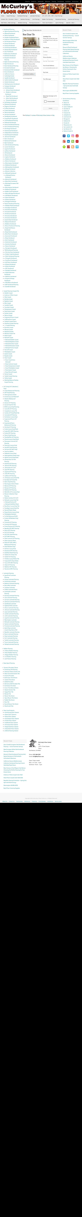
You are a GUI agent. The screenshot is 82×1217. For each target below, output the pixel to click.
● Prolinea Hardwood (10, 213)
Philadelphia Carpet (9, 352)
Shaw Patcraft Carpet (11, 372)
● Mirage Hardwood (9, 169)
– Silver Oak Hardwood (11, 98)
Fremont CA (67, 113)
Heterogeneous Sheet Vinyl (11, 455)
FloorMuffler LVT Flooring (11, 437)
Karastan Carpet (8, 327)
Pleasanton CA (68, 125)
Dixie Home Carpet (9, 311)
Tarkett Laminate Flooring (11, 640)
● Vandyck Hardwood (10, 270)
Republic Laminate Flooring (11, 632)
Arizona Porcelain (9, 675)
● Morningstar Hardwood (11, 187)
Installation (68, 1)
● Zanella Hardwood (9, 286)
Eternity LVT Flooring (10, 427)
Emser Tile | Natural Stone (11, 688)
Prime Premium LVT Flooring (12, 526)
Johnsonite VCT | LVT (10, 467)
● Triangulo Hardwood (10, 258)
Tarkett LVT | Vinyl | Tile (10, 555)
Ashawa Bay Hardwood (10, 49)
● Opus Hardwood (9, 197)
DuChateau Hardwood (10, 102)
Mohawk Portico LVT (10, 502)
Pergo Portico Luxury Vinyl (11, 512)
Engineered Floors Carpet (11, 317)
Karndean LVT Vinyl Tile (10, 480)
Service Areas (75, 1)
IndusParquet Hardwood (11, 135)
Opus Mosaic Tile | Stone (11, 698)
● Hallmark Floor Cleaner (11, 722)
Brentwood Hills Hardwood (11, 70)
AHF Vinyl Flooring (9, 392)
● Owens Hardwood (9, 199)
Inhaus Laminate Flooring (11, 608)
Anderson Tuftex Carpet (10, 295)
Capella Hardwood (9, 78)
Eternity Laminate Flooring (11, 595)
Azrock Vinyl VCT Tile (10, 405)
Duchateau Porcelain (10, 686)
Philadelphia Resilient (10, 514)
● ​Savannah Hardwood (10, 236)
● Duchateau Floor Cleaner (11, 718)
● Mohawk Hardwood (10, 173)
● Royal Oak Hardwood (10, 232)
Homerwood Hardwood (10, 130)
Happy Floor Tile (8, 692)
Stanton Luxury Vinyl (10, 548)
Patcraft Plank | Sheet (10, 510)
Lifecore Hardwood (9, 155)
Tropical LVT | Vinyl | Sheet (11, 561)
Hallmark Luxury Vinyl (10, 453)
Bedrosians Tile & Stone (10, 677)
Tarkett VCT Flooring (10, 557)
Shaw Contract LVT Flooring (11, 538)
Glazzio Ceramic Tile (9, 690)
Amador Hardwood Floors (11, 37)
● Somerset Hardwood (10, 242)
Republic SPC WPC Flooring (11, 528)
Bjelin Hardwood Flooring (11, 62)
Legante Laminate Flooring (11, 618)
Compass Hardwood (9, 86)
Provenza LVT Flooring (10, 522)
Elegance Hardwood (9, 106)
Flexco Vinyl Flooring (10, 435)
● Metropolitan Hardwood (11, 167)
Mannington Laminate (10, 620)
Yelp (53, 115)
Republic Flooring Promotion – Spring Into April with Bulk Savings (71, 86)
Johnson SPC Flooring (10, 465)
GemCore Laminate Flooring (12, 601)
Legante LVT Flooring (10, 472)
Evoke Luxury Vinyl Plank (11, 429)
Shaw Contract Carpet (11, 364)
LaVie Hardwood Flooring (11, 145)
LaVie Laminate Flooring (11, 616)
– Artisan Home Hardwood (12, 90)
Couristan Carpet (9, 307)
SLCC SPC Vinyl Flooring (10, 534)
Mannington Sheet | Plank (11, 484)
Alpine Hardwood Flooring (11, 31)
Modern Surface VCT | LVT (11, 498)
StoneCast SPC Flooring (10, 550)
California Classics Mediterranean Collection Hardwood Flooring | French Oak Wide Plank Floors (14, 763)
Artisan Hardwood (9, 43)
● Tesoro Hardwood (9, 246)
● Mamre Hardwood (9, 161)
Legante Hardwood (9, 149)
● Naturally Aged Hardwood (12, 193)
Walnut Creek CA (68, 131)
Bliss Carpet (7, 303)
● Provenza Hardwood (10, 218)
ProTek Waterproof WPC (11, 516)
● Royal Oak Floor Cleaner (11, 726)
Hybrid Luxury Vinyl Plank (11, 457)
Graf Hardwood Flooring (11, 120)
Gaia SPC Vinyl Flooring (10, 447)
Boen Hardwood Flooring (11, 66)
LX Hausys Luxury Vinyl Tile (11, 478)
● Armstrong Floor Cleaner (11, 712)
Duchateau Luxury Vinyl (10, 417)
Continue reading (28, 74)
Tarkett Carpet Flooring (10, 376)
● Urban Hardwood (9, 266)
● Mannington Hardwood (11, 163)
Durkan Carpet (8, 313)
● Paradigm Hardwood (10, 207)
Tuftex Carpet (8, 378)
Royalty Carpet (8, 356)
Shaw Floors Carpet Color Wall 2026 (13, 777)
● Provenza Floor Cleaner (11, 724)
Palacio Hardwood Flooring (11, 203)
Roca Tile (6, 702)
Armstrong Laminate (10, 581)
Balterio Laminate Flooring (11, 583)
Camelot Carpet (8, 305)
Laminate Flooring (9, 573)
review (34, 115)
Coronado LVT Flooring (10, 415)
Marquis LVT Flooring (10, 488)
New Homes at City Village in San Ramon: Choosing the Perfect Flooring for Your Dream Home (15, 770)
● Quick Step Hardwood (10, 220)
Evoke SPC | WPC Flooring (11, 431)
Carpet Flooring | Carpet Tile (11, 291)
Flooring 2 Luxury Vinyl (10, 445)
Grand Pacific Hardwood (11, 118)
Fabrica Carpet (8, 315)
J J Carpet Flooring (9, 325)
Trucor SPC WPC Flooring (11, 563)
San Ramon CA (67, 129)
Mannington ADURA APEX (70, 90)
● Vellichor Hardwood (10, 276)
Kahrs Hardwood (9, 139)
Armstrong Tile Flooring (10, 669)
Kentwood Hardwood (10, 141)
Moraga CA (67, 119)
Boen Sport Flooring (9, 663)
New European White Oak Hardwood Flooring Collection (70, 42)
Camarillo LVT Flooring (10, 409)
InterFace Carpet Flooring (11, 323)
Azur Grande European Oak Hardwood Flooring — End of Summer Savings (71, 35)
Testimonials (41, 1)
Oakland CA (67, 121)
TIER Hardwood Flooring (11, 250)
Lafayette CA (67, 115)
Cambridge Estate (9, 76)
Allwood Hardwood (9, 33)
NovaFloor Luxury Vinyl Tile (11, 506)
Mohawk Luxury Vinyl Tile (11, 500)
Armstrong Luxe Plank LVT (11, 397)
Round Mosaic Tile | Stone (11, 704)
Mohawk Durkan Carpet (11, 344)
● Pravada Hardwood (10, 211)
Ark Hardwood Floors (10, 41)
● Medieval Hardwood (10, 165)
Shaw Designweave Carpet (12, 366)
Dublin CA (66, 111)
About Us (27, 1)
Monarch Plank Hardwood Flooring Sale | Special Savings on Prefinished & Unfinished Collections (15, 756)
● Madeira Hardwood (10, 159)
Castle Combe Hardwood (11, 80)
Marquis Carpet (8, 329)
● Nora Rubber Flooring (10, 652)
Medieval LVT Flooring (10, 490)
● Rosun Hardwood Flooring (12, 226)
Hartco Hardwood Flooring (11, 124)
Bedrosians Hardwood (10, 53)
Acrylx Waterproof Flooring (11, 390)
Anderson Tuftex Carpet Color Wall (13, 775)
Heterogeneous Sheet (10, 395)
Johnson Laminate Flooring (11, 610)
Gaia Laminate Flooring (10, 597)
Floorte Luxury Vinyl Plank (11, 439)
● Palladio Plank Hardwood (11, 205)
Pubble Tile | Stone (9, 700)
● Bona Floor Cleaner (10, 716)
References (47, 1)
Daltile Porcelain (8, 682)
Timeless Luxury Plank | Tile (11, 559)
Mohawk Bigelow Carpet (12, 341)
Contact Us (33, 1)
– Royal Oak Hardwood (11, 96)
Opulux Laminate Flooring (11, 624)
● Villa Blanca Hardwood (11, 282)
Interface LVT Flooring (10, 463)
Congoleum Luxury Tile (10, 411)
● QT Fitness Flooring (10, 659)
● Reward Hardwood (10, 222)
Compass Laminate (9, 587)
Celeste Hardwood (9, 82)
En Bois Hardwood (9, 108)
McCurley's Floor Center (43, 115)
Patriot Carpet (8, 374)
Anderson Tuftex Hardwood (12, 39)
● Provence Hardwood (10, 216)
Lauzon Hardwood (9, 147)
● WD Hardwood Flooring (11, 284)
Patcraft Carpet (8, 350)
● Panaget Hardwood (10, 201)
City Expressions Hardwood (11, 84)
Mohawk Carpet (8, 337)
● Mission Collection (9, 171)
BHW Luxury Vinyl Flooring (11, 407)
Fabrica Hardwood (9, 112)
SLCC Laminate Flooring (10, 638)
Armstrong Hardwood (10, 47)
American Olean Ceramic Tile (12, 671)
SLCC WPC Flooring (9, 536)
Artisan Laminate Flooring (11, 579)
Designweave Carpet (10, 309)
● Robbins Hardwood (10, 224)
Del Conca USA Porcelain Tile (12, 684)
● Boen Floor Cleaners (10, 714)
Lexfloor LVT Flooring (10, 476)
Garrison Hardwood (9, 114)
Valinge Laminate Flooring (11, 644)
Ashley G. (28, 115)
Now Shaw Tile (29, 34)
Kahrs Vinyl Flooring (9, 482)
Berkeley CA (67, 104)
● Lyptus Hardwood (9, 157)
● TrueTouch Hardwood (10, 260)
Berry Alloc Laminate (10, 585)
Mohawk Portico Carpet (11, 348)
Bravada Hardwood (9, 68)
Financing (54, 1)
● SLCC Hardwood (9, 240)
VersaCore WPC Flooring (11, 569)
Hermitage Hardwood (10, 128)
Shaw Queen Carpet (10, 370)
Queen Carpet (8, 354)
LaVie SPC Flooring (9, 473)
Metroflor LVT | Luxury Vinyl (11, 492)
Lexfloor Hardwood (9, 151)
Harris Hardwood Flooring (11, 126)
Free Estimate (60, 1)
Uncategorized (28, 78)
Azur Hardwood (8, 51)
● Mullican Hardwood (10, 189)
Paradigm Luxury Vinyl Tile (11, 508)
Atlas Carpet (7, 297)
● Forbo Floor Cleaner (10, 720)
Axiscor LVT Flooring (10, 403)
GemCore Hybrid (8, 451)
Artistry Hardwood (9, 45)
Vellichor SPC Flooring (10, 567)
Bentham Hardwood (10, 55)
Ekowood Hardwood (10, 104)
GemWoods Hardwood (10, 116)
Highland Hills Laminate (10, 606)
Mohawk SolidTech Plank (12, 504)
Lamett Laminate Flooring (11, 614)
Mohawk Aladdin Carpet (11, 339)
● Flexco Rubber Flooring (11, 650)
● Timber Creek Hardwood (11, 254)
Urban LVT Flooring (9, 565)
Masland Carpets (9, 331)
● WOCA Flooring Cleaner (11, 731)
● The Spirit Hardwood (10, 248)
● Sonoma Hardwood (10, 244)
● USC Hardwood (9, 268)
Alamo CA (66, 103)
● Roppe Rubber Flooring (11, 655)
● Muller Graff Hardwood (11, 191)
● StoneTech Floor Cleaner (11, 728)
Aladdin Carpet (8, 293)
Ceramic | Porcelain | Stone (11, 667)
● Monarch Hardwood (10, 179)
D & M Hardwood (9, 88)
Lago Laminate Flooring (10, 612)
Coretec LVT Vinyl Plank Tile (11, 413)
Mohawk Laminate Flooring (11, 622)
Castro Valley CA (68, 107)
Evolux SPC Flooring (9, 433)
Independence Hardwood (11, 132)
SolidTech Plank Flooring (11, 553)
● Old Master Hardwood (11, 195)
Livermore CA (67, 117)
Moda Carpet (7, 335)
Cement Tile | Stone (9, 680)
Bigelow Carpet (8, 301)
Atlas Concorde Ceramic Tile (12, 673)
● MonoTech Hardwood (10, 181)
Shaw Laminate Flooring (11, 636)
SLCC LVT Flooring (9, 532)
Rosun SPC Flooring (9, 530)
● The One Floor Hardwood (11, 252)
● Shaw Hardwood (9, 238)
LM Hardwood (8, 153)
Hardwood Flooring (9, 29)
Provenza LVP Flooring (10, 524)
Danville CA (67, 109)
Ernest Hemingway (9, 110)
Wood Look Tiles (8, 706)
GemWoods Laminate (10, 604)
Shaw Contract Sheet (10, 540)
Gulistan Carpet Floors (10, 321)
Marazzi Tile (7, 694)
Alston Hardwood (9, 35)
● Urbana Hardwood (9, 264)
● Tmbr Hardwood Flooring (11, 256)
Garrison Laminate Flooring (11, 599)
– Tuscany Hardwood (10, 100)
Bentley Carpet (8, 299)
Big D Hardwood (8, 64)
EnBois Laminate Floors (10, 589)
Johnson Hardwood (9, 137)
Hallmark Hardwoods (10, 122)
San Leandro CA (68, 127)
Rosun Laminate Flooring (11, 634)
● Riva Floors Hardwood (10, 234)
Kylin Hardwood (8, 143)
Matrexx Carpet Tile (9, 333)
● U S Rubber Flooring (10, 657)
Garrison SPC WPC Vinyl (10, 449)
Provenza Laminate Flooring (12, 626)
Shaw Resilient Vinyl (9, 546)
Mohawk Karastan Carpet (12, 346)
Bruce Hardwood (9, 72)
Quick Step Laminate (10, 628)
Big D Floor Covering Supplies (71, 93)
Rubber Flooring (8, 648)
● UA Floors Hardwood (10, 262)
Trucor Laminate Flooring (11, 642)
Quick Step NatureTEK (11, 630)
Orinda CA (66, 123)
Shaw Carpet (7, 358)
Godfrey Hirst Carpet (10, 319)
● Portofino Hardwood (10, 209)
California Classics (9, 74)
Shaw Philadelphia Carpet (12, 368)
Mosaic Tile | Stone (9, 696)
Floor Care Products (9, 710)
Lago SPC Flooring (9, 469)
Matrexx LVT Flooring (10, 486)
